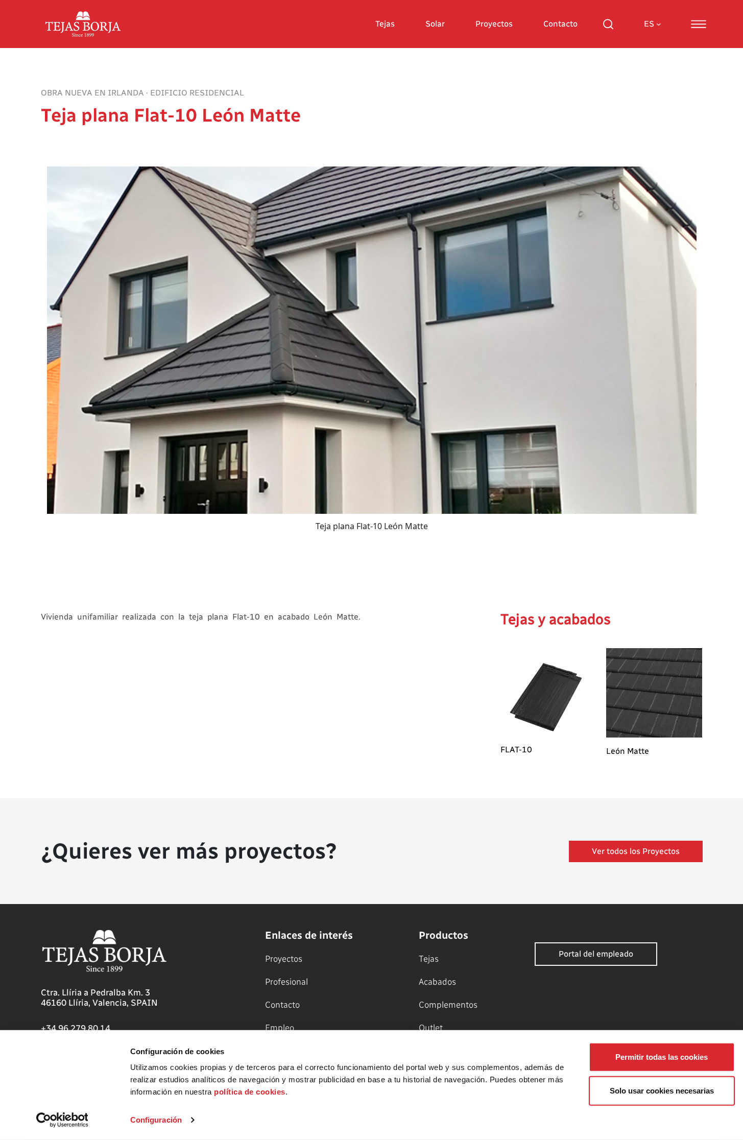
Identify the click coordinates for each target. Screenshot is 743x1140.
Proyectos (494, 24)
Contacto (560, 24)
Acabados (437, 982)
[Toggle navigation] (698, 24)
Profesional (286, 982)
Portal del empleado (596, 954)
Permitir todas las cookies (661, 1057)
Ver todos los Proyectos (636, 851)
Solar (435, 24)
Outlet (431, 1028)
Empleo (279, 1028)
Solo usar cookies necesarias (662, 1090)
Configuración (156, 1119)
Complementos (448, 1005)
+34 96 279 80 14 (75, 1028)
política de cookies (249, 1091)
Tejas (385, 24)
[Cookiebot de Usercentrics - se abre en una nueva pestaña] (62, 1120)
